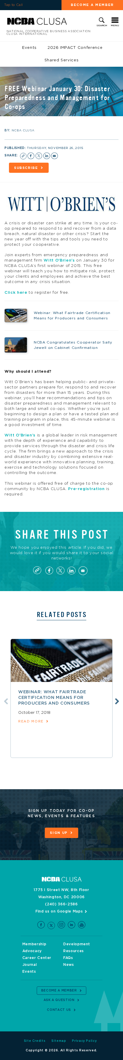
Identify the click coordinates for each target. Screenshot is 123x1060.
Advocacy (32, 951)
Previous (6, 701)
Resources (73, 951)
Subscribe (26, 168)
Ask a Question (59, 1000)
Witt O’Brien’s (59, 260)
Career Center (36, 958)
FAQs (68, 958)
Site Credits (35, 1040)
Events (29, 48)
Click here (15, 293)
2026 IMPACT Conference (74, 48)
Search (101, 25)
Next (117, 701)
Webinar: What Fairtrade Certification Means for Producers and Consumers (54, 697)
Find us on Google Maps (59, 911)
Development (76, 944)
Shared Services (61, 60)
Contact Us (59, 1009)
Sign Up (59, 832)
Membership (34, 944)
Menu (115, 25)
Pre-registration (86, 489)
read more (31, 721)
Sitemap (58, 1040)
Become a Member (92, 5)
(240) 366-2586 (61, 904)
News (68, 964)
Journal (29, 964)
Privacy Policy (84, 1040)
